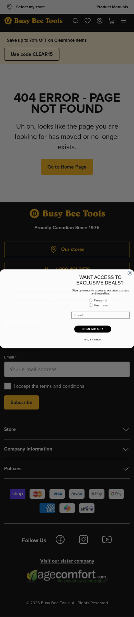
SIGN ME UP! (92, 329)
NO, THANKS (93, 339)
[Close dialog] (130, 273)
